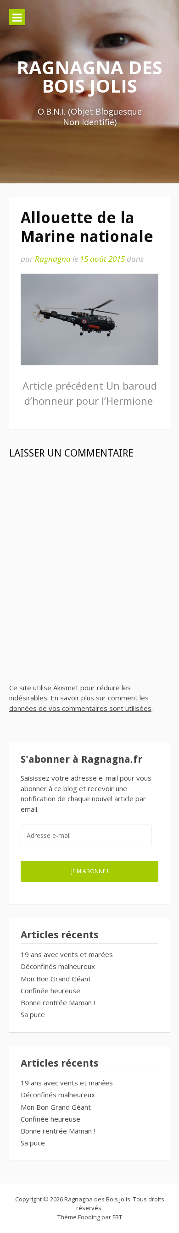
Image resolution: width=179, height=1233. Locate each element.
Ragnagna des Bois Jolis (89, 76)
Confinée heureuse (50, 990)
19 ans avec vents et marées (67, 954)
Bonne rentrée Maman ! (58, 1002)
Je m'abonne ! (89, 871)
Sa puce (33, 1014)
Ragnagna (53, 258)
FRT (117, 1217)
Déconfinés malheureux (58, 966)
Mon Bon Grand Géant (56, 978)
